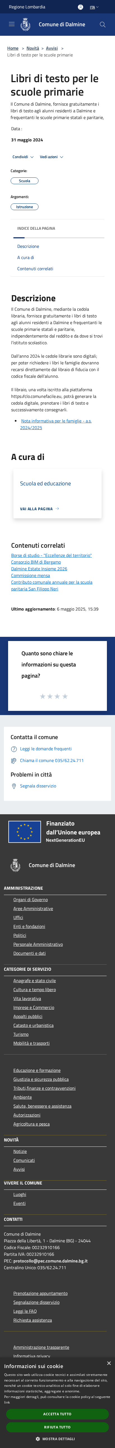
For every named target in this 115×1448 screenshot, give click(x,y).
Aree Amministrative (33, 908)
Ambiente (22, 1097)
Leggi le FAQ (25, 1311)
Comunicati (24, 1160)
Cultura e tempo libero (34, 989)
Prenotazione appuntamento (40, 1293)
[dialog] (57, 1402)
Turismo (20, 1034)
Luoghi (19, 1194)
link (7, 1402)
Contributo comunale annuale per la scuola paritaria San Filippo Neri (51, 585)
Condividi (21, 157)
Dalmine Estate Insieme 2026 (39, 568)
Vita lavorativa (27, 998)
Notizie (20, 1151)
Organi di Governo (30, 899)
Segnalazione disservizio (36, 1302)
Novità (33, 48)
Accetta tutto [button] (57, 1414)
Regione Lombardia (27, 6)
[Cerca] (102, 24)
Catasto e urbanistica (33, 1025)
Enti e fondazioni (29, 926)
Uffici (18, 917)
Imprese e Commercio (33, 1007)
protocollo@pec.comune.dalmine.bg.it (50, 1260)
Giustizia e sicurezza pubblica (41, 1079)
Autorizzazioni (26, 1115)
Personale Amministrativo (38, 944)
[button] (57, 1439)
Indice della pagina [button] (36, 228)
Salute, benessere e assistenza (42, 1106)
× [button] (109, 1363)
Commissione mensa (30, 575)
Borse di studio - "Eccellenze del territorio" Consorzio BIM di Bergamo (51, 558)
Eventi (19, 1203)
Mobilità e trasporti (31, 1043)
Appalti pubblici (27, 1016)
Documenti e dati (29, 953)
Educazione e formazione (37, 1070)
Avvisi (52, 48)
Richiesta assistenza (32, 1320)
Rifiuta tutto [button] (57, 1427)
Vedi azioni (49, 157)
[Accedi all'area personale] (80, 7)
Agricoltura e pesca (31, 1124)
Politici (19, 935)
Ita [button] (92, 7)
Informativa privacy (31, 1356)
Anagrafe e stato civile (34, 980)
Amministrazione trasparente (41, 1347)
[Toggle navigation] (11, 24)
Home (12, 48)
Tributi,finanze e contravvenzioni (44, 1088)
